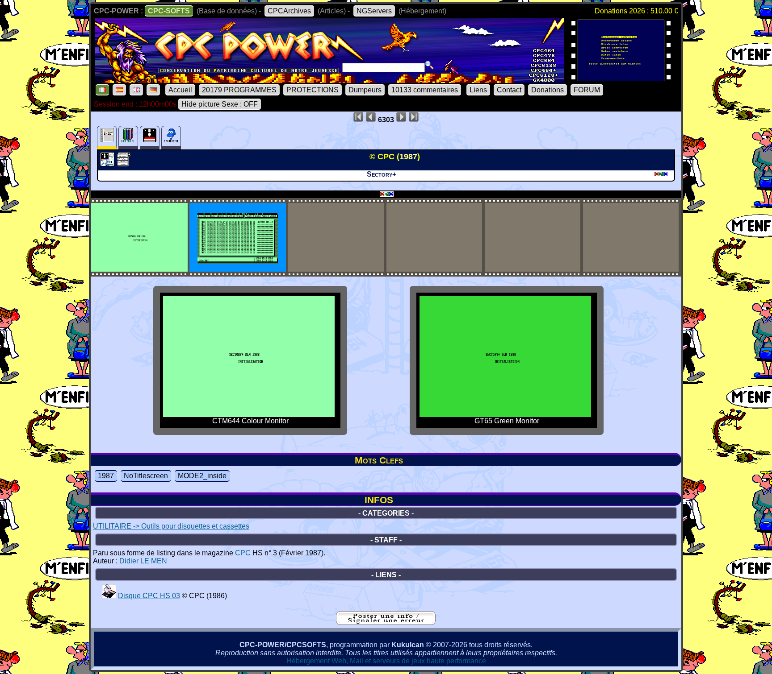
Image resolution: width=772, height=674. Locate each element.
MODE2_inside (202, 476)
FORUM (587, 90)
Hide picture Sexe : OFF (219, 104)
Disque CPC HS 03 (149, 596)
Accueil (180, 90)
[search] (429, 65)
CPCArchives (289, 11)
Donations (547, 90)
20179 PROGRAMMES (239, 90)
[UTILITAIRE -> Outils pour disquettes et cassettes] (108, 163)
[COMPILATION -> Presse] (109, 596)
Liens (478, 90)
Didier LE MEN (143, 561)
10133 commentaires (424, 90)
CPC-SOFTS (169, 11)
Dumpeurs (365, 90)
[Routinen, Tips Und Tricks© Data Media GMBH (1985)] (621, 78)
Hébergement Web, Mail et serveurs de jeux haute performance (386, 661)
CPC (243, 553)
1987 (106, 476)
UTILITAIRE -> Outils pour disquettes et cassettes (171, 526)
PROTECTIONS (312, 90)
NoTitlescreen (146, 476)
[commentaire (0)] (171, 137)
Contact (509, 90)
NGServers (374, 11)
